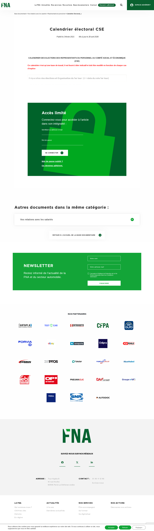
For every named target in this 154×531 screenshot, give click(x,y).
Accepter (111, 527)
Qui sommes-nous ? (23, 507)
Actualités (45, 5)
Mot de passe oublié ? (52, 161)
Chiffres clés (20, 511)
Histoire (18, 514)
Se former (83, 511)
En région (18, 517)
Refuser (125, 527)
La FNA (37, 5)
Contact (93, 5)
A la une (50, 507)
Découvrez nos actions (121, 507)
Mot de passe (47, 140)
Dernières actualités (56, 511)
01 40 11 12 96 (98, 479)
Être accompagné (87, 507)
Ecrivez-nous (98, 483)
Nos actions (67, 5)
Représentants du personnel (56, 14)
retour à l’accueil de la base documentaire (74, 235)
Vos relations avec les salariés (37, 14)
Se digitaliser (85, 514)
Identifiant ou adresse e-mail (52, 130)
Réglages (139, 527)
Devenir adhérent (107, 5)
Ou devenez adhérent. (52, 166)
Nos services (56, 5)
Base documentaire (81, 5)
